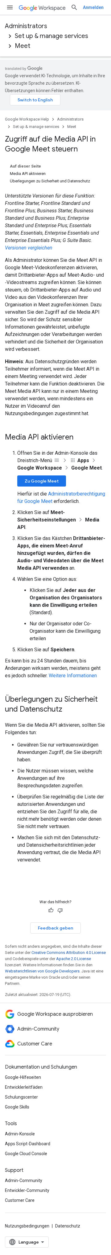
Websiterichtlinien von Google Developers (42, 971)
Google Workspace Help (27, 119)
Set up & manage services (51, 36)
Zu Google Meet (42, 481)
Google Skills (17, 1106)
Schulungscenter (21, 1097)
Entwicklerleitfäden (24, 1087)
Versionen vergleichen (28, 248)
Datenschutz (67, 1225)
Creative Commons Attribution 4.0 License (68, 952)
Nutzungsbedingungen (27, 1225)
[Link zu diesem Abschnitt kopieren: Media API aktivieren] (79, 437)
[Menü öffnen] (10, 7)
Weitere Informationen (73, 676)
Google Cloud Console (26, 1153)
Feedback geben (55, 928)
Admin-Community (23, 1180)
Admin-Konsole (20, 1133)
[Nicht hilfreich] (60, 910)
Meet (22, 46)
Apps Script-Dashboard (27, 1143)
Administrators (26, 26)
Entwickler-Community (27, 1190)
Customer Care (20, 1200)
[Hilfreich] (51, 910)
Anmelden (93, 7)
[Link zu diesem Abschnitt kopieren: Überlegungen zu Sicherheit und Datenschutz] (68, 709)
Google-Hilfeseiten (23, 1077)
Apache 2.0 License (73, 958)
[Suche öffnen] (74, 7)
